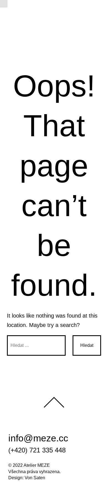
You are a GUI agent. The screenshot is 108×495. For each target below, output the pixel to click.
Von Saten (35, 477)
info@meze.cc (38, 438)
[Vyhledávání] (36, 345)
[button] (3, 3)
